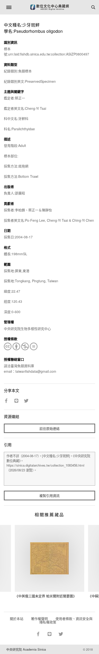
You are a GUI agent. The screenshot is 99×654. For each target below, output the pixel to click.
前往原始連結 (49, 428)
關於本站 (16, 618)
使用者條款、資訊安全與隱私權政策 (66, 620)
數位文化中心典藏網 (49, 7)
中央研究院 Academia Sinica (26, 649)
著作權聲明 (39, 618)
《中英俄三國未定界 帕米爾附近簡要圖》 (45, 595)
